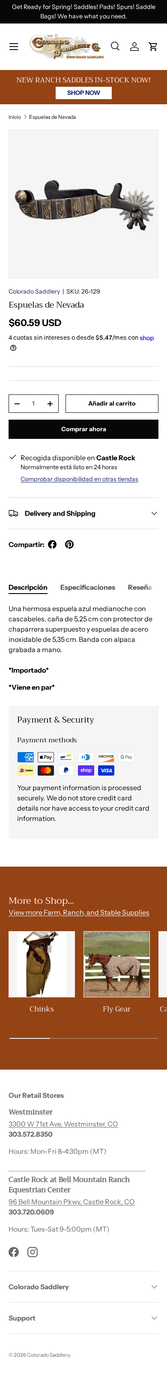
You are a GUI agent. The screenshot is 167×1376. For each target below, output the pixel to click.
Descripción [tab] (28, 587)
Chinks (42, 1009)
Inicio (15, 117)
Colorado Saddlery (34, 291)
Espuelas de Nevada (52, 117)
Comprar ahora (83, 429)
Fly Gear (117, 1009)
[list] (83, 203)
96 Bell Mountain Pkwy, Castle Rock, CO (72, 1201)
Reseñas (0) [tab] (147, 587)
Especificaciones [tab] (87, 587)
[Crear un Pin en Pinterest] (69, 544)
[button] (153, 46)
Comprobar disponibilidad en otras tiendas (79, 479)
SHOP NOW (83, 93)
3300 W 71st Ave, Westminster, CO (63, 1124)
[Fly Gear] (116, 964)
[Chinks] (42, 964)
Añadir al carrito (112, 403)
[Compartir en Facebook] (52, 544)
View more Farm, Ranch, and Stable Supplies (79, 912)
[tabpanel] (83, 647)
